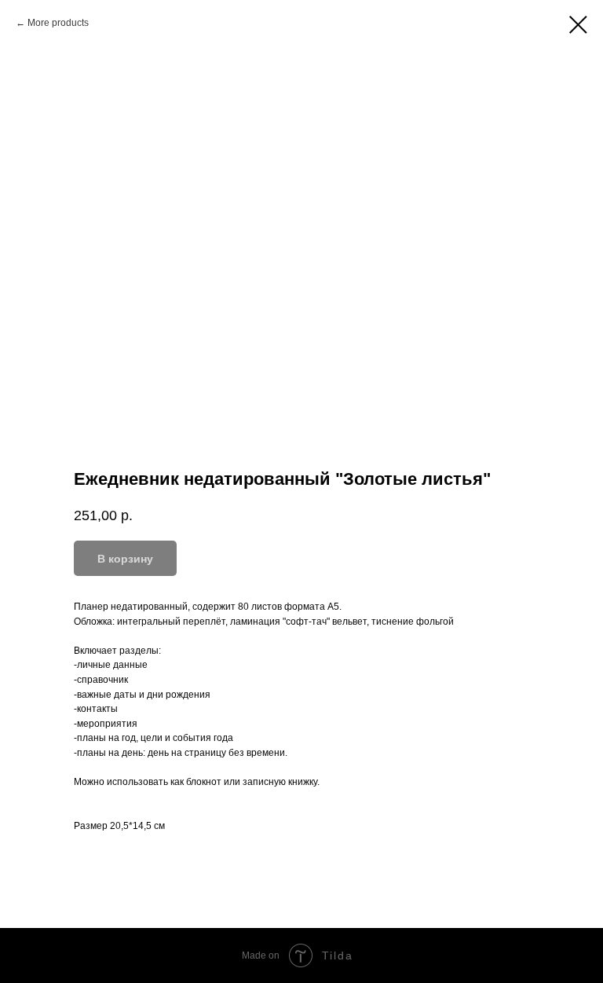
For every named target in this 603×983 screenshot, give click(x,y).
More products (58, 22)
